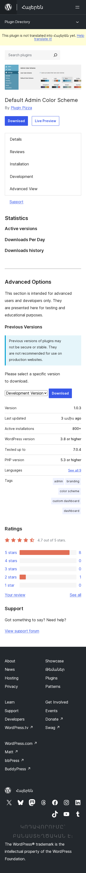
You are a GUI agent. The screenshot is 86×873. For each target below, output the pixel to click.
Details (16, 139)
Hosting (11, 678)
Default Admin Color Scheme (41, 100)
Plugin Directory (17, 22)
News (10, 669)
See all (75, 594)
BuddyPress (18, 768)
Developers (15, 719)
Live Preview (45, 121)
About (10, 661)
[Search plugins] (55, 55)
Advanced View (24, 188)
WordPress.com (21, 743)
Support (16, 201)
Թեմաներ (54, 669)
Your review (15, 594)
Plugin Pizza (21, 107)
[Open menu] (78, 7)
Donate (54, 719)
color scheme (69, 491)
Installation (19, 164)
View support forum (22, 630)
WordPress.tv (19, 727)
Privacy (11, 686)
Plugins (51, 678)
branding (73, 481)
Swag (52, 727)
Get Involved (56, 702)
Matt (11, 751)
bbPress (14, 760)
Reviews (17, 151)
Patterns (52, 686)
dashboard (71, 511)
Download (16, 121)
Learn (10, 702)
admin (58, 481)
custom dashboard (66, 501)
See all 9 (74, 470)
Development (21, 176)
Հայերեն (24, 790)
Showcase (54, 661)
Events (51, 710)
